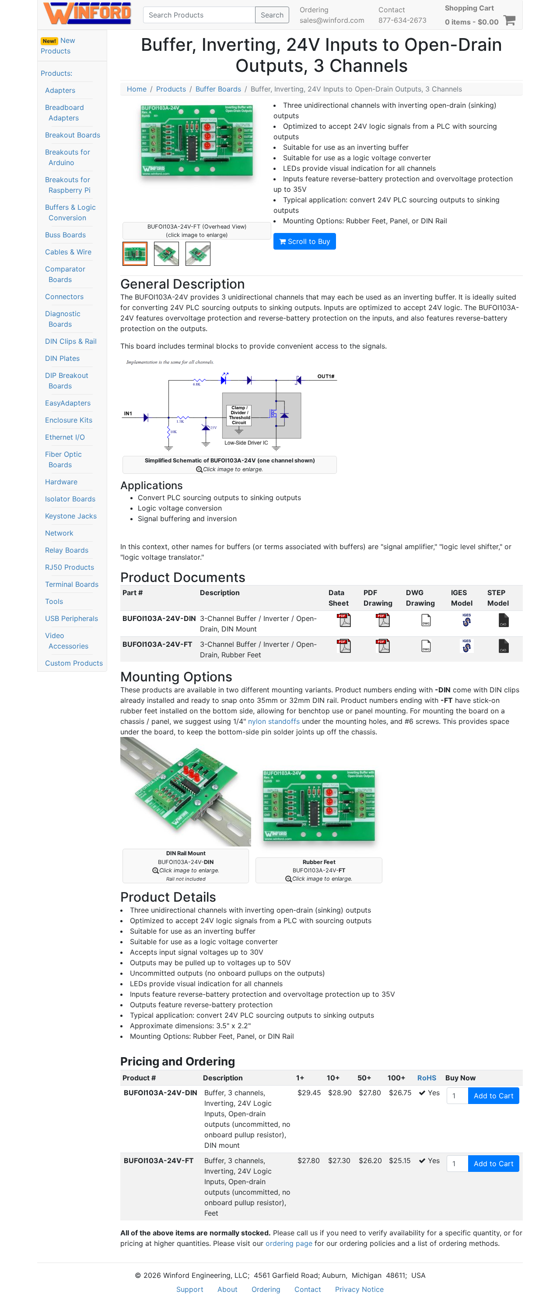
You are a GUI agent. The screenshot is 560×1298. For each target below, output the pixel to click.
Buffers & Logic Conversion (70, 212)
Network (59, 533)
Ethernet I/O (65, 437)
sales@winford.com (332, 20)
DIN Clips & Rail (71, 341)
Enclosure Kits (68, 420)
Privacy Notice (359, 1289)
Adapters (60, 90)
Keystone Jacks (71, 515)
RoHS (426, 1077)
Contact (391, 9)
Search (272, 15)
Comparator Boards (65, 274)
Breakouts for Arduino (67, 157)
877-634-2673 (402, 20)
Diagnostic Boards (62, 318)
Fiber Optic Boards (63, 459)
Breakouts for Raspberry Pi (68, 184)
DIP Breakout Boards (66, 380)
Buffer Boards (218, 89)
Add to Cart (494, 1095)
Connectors (64, 296)
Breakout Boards (72, 135)
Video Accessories (66, 640)
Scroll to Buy (308, 241)
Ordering (314, 9)
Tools (54, 601)
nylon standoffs (274, 721)
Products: (56, 73)
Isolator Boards (70, 498)
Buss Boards (65, 234)
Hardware (61, 481)
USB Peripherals (71, 618)
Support (189, 1289)
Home (137, 89)
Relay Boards (66, 550)
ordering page (289, 1243)
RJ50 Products (69, 567)
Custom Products (74, 663)
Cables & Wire (68, 251)
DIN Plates (62, 358)
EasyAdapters (68, 403)
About (227, 1289)
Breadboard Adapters (64, 112)
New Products (58, 45)
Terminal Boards (71, 584)
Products (171, 89)
